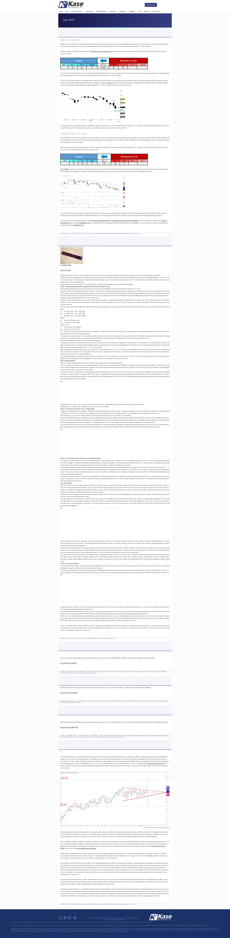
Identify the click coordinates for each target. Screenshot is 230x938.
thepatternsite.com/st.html (156, 763)
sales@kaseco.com (84, 223)
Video (63, 671)
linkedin (69, 918)
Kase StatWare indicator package (86, 848)
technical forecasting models (101, 220)
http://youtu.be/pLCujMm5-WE (69, 727)
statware (92, 638)
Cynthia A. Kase (66, 265)
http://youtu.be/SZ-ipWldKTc (68, 663)
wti (112, 737)
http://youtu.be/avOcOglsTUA (69, 693)
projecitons (157, 671)
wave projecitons (82, 673)
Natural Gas (63, 737)
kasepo (143, 671)
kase (120, 671)
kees (161, 735)
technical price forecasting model (101, 51)
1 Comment (137, 233)
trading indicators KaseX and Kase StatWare (125, 220)
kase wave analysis (133, 671)
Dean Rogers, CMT (77, 233)
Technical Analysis (89, 233)
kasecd (139, 671)
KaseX (109, 83)
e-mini (111, 701)
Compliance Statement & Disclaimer (115, 919)
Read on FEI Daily (65, 270)
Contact (146, 11)
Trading (75, 673)
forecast (100, 233)
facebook (60, 918)
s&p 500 (166, 701)
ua (131, 233)
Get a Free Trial (151, 4)
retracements (163, 671)
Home (61, 11)
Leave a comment (109, 638)
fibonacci (112, 671)
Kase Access (155, 11)
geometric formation (102, 904)
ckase (72, 638)
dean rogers (107, 671)
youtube (75, 918)
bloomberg (106, 735)
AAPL (97, 233)
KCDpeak (157, 735)
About (67, 11)
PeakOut (68, 737)
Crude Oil (112, 735)
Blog (139, 11)
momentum (165, 735)
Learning (132, 11)
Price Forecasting (117, 233)
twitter (65, 918)
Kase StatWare (64, 169)
